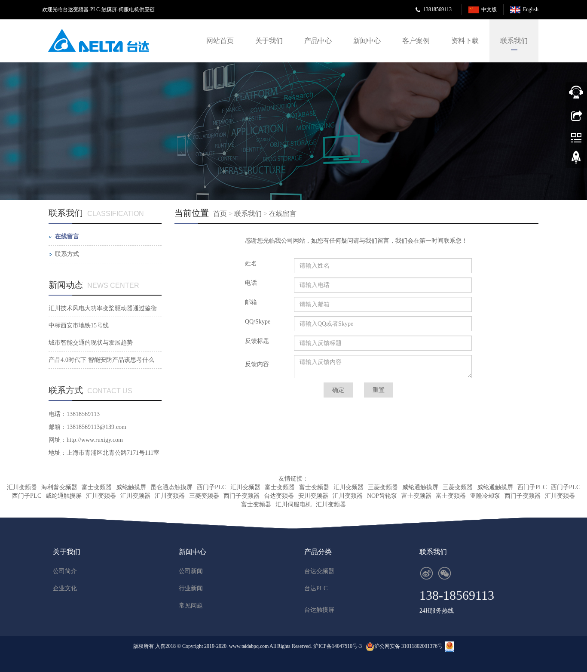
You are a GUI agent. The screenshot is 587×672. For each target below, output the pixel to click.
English (530, 9)
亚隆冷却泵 (485, 496)
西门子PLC (211, 487)
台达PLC (315, 588)
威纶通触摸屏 (420, 487)
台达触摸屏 (319, 610)
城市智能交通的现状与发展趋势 (91, 342)
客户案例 (416, 40)
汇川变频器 (22, 487)
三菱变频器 (383, 487)
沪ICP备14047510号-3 (337, 646)
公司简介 (65, 571)
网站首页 (220, 40)
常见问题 (191, 605)
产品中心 (318, 40)
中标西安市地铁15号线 (79, 325)
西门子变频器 (241, 496)
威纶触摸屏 (131, 487)
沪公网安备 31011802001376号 (408, 646)
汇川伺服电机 (293, 504)
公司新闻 (191, 571)
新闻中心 (367, 40)
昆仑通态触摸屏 (171, 487)
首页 (220, 213)
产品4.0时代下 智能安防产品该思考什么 (101, 360)
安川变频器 (313, 496)
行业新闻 (191, 588)
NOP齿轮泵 (382, 496)
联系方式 (67, 254)
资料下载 (465, 40)
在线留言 (283, 213)
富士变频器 (97, 487)
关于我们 (269, 40)
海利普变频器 (59, 487)
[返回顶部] (576, 160)
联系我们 (514, 40)
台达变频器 (279, 496)
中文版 (489, 9)
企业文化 (65, 588)
